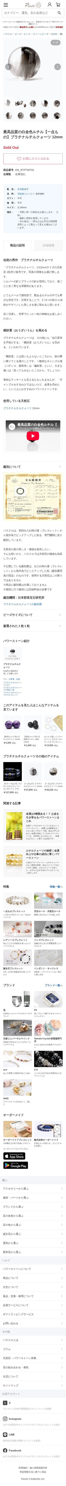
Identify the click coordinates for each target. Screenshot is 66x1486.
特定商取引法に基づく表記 (33, 1472)
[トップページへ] (33, 9)
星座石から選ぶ (12, 1252)
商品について (10, 1277)
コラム (7, 1349)
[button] (8, 66)
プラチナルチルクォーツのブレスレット (12, 694)
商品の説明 (17, 245)
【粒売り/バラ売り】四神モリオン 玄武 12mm (22, 739)
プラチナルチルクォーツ (17, 408)
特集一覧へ (56, 886)
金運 (18, 679)
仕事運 (11, 679)
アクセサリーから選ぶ (16, 1188)
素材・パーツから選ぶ (16, 1197)
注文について (10, 1287)
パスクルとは (10, 1339)
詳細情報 (48, 245)
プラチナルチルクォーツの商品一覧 (12, 689)
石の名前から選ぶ (13, 1215)
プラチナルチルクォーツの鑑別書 (22, 604)
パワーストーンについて (17, 1268)
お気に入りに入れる (36, 158)
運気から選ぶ (10, 1242)
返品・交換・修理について (18, 1296)
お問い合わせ (10, 1323)
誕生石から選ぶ (12, 1233)
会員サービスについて (16, 1305)
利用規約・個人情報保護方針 (33, 1468)
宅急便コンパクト (26, 194)
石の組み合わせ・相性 (16, 1367)
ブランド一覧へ (54, 985)
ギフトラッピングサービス (18, 1314)
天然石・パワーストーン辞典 (19, 1358)
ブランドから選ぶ (13, 1206)
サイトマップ (10, 1385)
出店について (10, 1376)
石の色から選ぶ (12, 1224)
